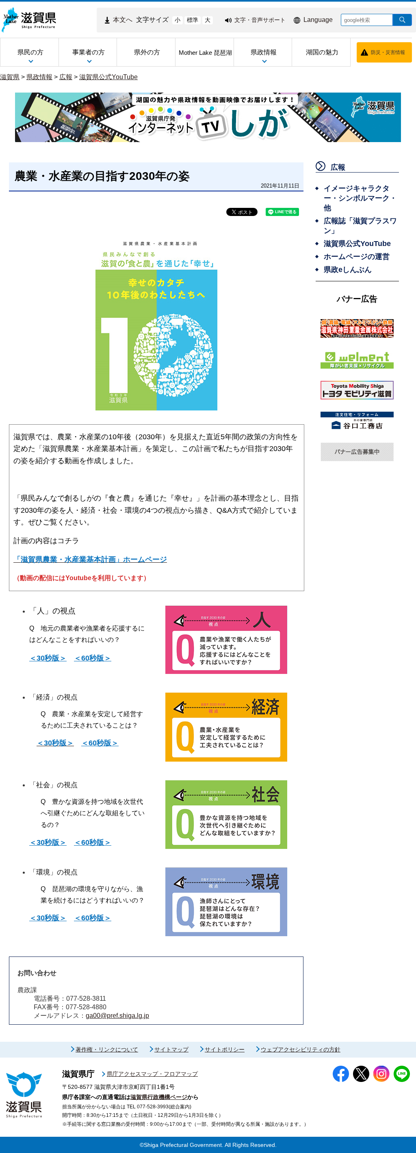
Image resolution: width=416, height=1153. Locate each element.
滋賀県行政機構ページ (158, 1097)
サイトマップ (171, 1049)
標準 (192, 20)
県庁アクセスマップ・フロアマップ (152, 1074)
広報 (65, 76)
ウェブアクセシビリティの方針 (300, 1049)
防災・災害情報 (388, 52)
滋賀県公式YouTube (108, 76)
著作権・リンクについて (107, 1049)
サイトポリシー (225, 1049)
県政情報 (39, 76)
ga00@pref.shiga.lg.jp (117, 1015)
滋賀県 (10, 76)
